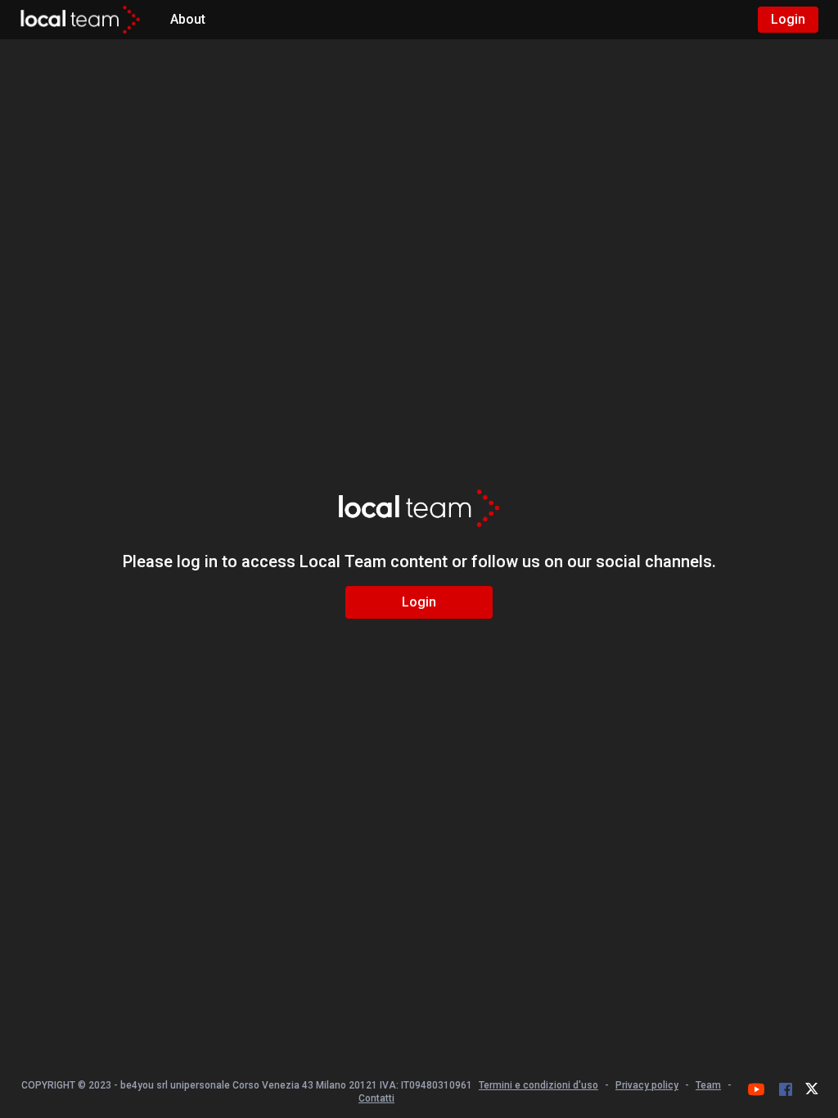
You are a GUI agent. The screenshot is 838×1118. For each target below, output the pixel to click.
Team (708, 1085)
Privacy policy (646, 1085)
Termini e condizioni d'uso (538, 1085)
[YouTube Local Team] (756, 1089)
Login (788, 19)
